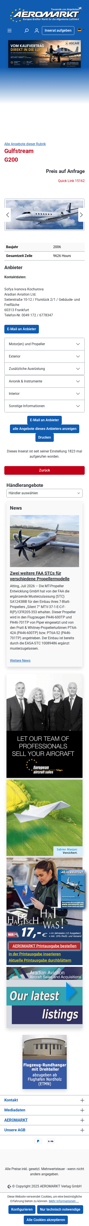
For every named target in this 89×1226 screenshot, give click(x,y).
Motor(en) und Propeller (27, 344)
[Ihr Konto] (37, 30)
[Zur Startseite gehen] (44, 14)
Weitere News (20, 661)
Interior (14, 394)
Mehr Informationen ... (64, 1201)
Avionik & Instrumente (25, 381)
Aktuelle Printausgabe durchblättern (40, 960)
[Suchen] (26, 30)
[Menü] (9, 30)
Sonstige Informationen (27, 406)
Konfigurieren (22, 1209)
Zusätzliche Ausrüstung (27, 369)
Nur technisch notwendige (60, 1209)
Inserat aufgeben (58, 30)
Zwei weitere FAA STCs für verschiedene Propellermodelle (40, 576)
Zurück (44, 470)
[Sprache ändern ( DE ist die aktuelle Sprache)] (81, 30)
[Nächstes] (81, 215)
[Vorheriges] (7, 215)
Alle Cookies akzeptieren (46, 1220)
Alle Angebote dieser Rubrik (25, 144)
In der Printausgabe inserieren (35, 954)
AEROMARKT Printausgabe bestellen (44, 946)
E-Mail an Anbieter (21, 329)
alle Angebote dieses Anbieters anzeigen (44, 429)
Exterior (14, 356)
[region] (44, 586)
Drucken (44, 437)
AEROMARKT (16, 1120)
